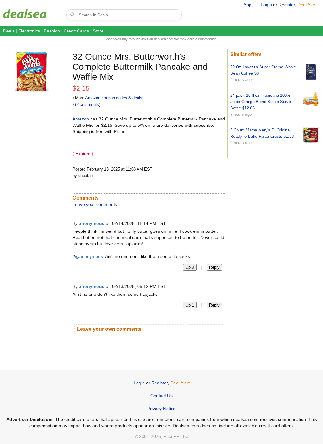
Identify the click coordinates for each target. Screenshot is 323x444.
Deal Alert (307, 4)
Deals (9, 30)
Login (266, 4)
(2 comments (87, 104)
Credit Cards (76, 30)
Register (287, 4)
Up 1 (189, 305)
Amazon (81, 118)
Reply (214, 267)
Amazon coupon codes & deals (113, 98)
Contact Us (161, 395)
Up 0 (189, 267)
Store (98, 30)
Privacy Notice (161, 408)
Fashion (52, 30)
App (247, 4)
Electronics (29, 30)
